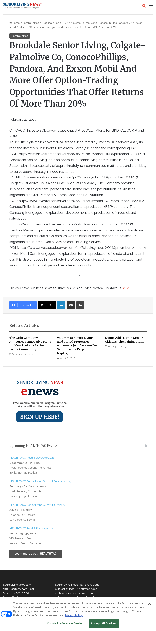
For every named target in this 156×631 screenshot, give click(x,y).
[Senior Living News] (22, 6)
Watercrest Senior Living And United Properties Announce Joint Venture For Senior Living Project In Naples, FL (77, 345)
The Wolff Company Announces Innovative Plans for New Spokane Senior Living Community (30, 343)
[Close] (149, 603)
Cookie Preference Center (65, 623)
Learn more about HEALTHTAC (35, 553)
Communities (31, 22)
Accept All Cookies (103, 623)
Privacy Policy (74, 615)
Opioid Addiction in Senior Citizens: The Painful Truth (124, 339)
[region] (78, 614)
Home (16, 22)
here (125, 288)
